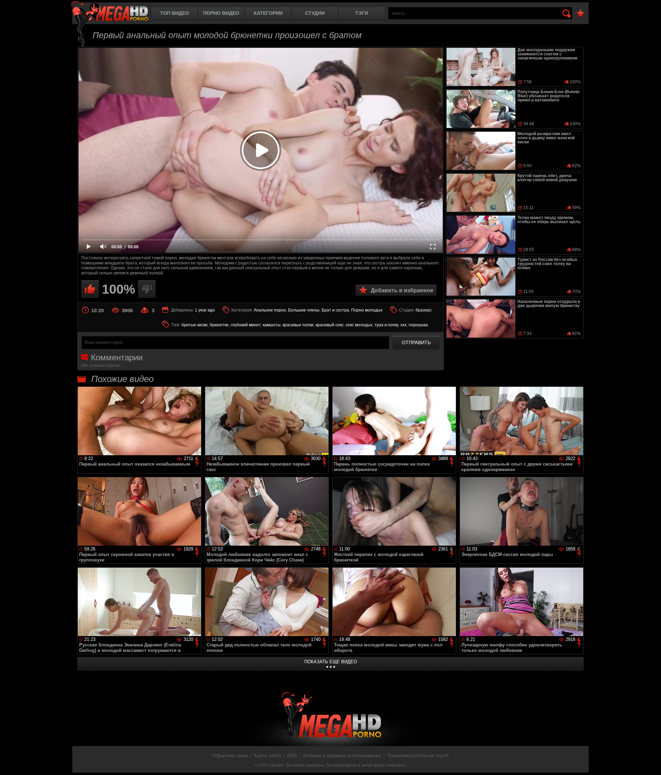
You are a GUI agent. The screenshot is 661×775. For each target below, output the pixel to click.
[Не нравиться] (147, 289)
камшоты (272, 325)
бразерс (424, 310)
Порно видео (221, 13)
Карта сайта (267, 755)
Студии (315, 13)
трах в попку (386, 325)
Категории (268, 13)
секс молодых (359, 325)
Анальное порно (270, 310)
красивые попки (298, 325)
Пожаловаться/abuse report (418, 755)
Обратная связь (230, 755)
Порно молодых (366, 310)
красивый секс (330, 325)
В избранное (580, 13)
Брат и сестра (335, 310)
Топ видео (174, 13)
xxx (403, 325)
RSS (292, 755)
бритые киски (194, 325)
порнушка (418, 325)
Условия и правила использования (342, 755)
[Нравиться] (90, 289)
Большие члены (303, 310)
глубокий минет (246, 325)
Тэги (361, 13)
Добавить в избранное (402, 290)
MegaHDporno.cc (109, 12)
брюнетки (219, 325)
